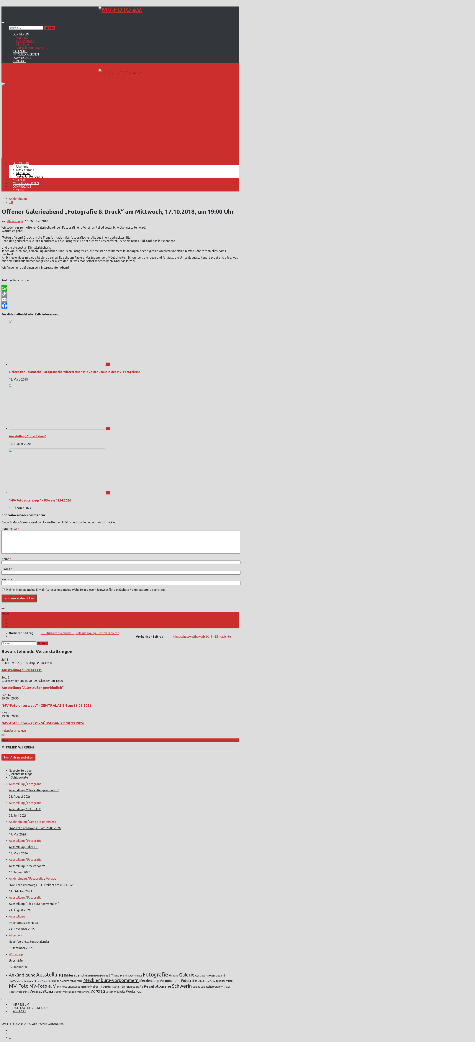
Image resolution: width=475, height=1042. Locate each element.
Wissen (109, 991)
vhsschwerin (83, 991)
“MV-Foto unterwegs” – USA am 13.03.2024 (40, 500)
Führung (173, 975)
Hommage (210, 976)
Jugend (220, 975)
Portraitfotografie (131, 986)
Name (6, 559)
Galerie (186, 974)
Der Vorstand (25, 41)
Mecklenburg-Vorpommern (111, 980)
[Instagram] (10, 619)
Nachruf (85, 986)
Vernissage (69, 991)
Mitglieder (23, 44)
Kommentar (10, 528)
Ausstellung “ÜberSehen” (27, 436)
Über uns (22, 37)
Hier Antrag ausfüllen (18, 757)
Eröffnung (112, 975)
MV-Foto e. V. (42, 986)
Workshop (16, 954)
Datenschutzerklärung (31, 1008)
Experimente (135, 975)
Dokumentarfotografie (94, 976)
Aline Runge (15, 221)
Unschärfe (16, 960)
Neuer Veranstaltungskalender (29, 941)
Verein (58, 991)
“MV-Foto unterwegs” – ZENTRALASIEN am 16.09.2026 (46, 705)
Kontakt (19, 61)
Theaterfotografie (19, 991)
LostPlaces (42, 981)
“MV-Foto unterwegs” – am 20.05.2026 (35, 828)
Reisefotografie (157, 986)
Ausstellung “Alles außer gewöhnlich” (32, 688)
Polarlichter (105, 986)
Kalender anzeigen (13, 730)
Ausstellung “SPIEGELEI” (21, 670)
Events (124, 975)
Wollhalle (119, 991)
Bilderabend (74, 975)
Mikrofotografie (205, 981)
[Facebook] (120, 306)
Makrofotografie (72, 980)
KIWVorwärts (16, 981)
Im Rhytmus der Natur (23, 922)
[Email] (120, 300)
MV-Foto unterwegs (42, 821)
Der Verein (21, 34)
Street (196, 986)
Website (6, 579)
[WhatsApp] (120, 288)
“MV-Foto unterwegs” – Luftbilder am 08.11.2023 (41, 885)
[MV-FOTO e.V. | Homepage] (120, 9)
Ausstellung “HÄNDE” (23, 847)
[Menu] (2, 22)
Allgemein (15, 935)
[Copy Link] (120, 294)
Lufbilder (55, 980)
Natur (94, 986)
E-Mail (6, 569)
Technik (226, 987)
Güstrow (200, 975)
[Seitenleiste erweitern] (2, 608)
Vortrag (51, 878)
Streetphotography (212, 986)
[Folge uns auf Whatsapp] (10, 626)
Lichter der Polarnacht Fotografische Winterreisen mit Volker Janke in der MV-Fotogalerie (75, 371)
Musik (229, 980)
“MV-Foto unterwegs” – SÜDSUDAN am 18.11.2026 (42, 723)
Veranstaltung (41, 991)
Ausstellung (17, 784)
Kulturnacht (30, 981)
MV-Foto (19, 986)
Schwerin (182, 986)
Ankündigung (18, 198)
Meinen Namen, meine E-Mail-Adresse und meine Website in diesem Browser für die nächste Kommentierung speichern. (85, 589)
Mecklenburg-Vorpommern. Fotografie (168, 980)
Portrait (115, 987)
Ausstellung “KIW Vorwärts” (28, 866)
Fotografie (34, 784)
